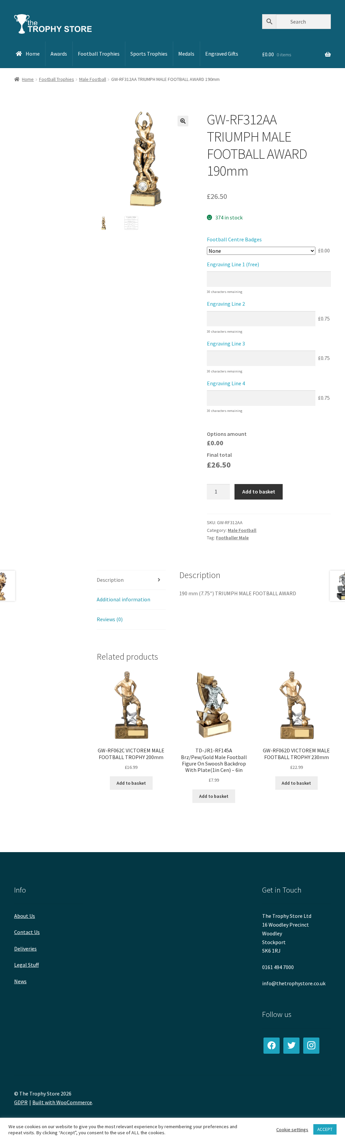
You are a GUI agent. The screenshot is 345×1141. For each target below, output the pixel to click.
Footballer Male (232, 538)
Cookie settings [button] (292, 1130)
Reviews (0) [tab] (110, 619)
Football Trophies (56, 79)
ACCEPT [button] (325, 1129)
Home (28, 79)
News (20, 981)
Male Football (92, 79)
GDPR (21, 1102)
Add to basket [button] (131, 783)
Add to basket (258, 491)
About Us (24, 915)
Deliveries (25, 948)
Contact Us (27, 932)
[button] (183, 121)
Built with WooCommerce (62, 1102)
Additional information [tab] (123, 599)
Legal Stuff (26, 964)
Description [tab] (110, 579)
